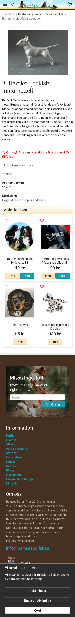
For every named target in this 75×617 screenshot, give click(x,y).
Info (12, 275)
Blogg (10, 470)
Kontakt (12, 466)
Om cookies (14, 474)
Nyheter (12, 453)
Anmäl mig (53, 404)
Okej (37, 610)
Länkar (10, 461)
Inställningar (37, 590)
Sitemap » (8, 174)
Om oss (11, 440)
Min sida (12, 483)
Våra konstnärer (17, 448)
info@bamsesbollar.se (27, 548)
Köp (27, 275)
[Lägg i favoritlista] (6, 220)
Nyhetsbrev (14, 457)
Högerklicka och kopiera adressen (24, 200)
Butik (10, 435)
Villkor (10, 444)
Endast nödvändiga (37, 600)
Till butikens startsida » (17, 165)
